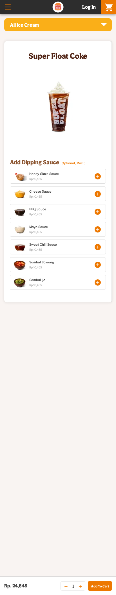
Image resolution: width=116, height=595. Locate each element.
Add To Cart (100, 586)
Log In (89, 6)
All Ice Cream (24, 25)
